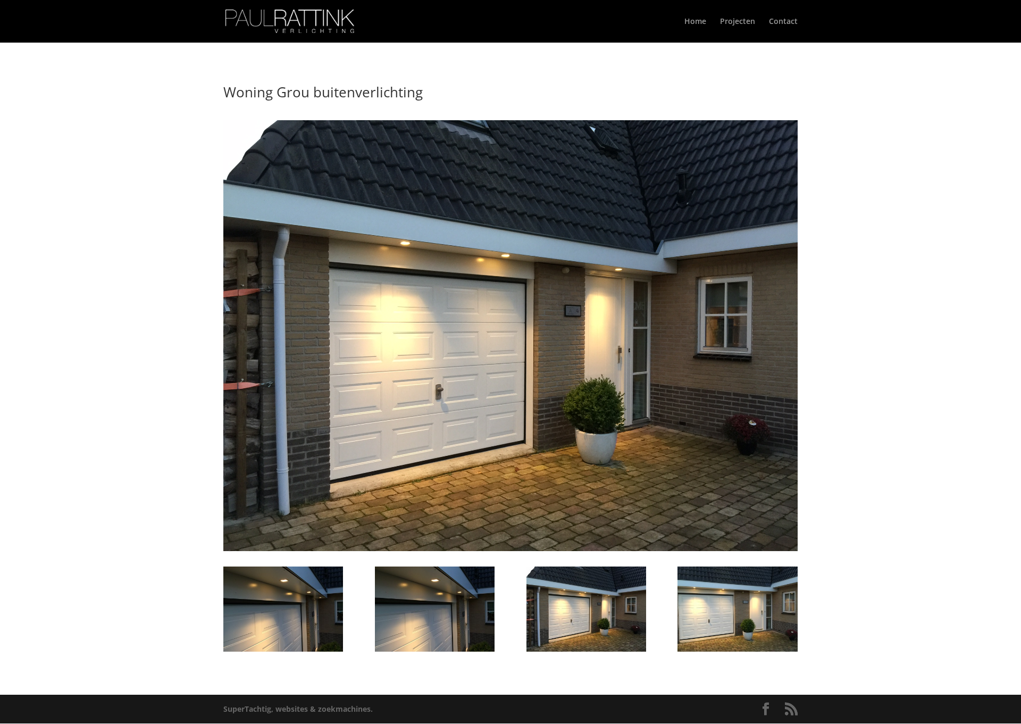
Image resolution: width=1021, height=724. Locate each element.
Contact (783, 22)
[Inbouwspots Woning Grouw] (435, 651)
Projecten (737, 22)
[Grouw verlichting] (586, 651)
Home (695, 22)
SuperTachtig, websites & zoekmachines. (298, 709)
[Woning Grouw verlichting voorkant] (737, 651)
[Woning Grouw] (283, 651)
